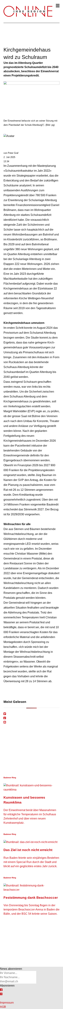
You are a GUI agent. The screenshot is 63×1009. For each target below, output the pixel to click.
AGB (3, 1006)
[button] (57, 6)
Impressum (7, 1002)
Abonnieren (7, 985)
